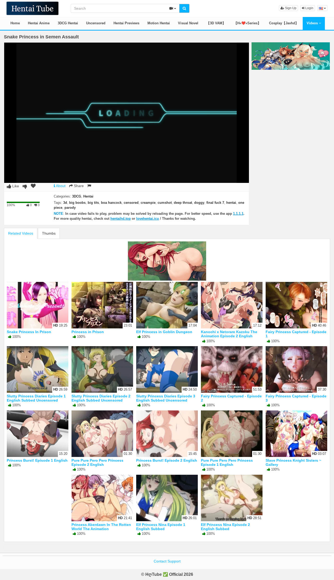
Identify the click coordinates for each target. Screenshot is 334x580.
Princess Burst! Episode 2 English (166, 460)
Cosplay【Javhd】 (284, 23)
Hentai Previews (126, 23)
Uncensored (95, 23)
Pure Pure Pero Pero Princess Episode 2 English (97, 462)
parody (70, 208)
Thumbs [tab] (49, 233)
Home (15, 23)
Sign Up (290, 8)
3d (65, 203)
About (60, 186)
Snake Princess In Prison (29, 332)
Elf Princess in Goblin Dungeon (164, 332)
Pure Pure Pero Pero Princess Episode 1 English (227, 462)
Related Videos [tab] (20, 233)
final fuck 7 (215, 203)
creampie (148, 203)
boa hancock (111, 203)
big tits (93, 203)
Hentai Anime (39, 23)
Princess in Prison (87, 332)
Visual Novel (188, 23)
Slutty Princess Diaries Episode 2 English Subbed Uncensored (100, 398)
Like (15, 186)
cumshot (165, 203)
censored (131, 203)
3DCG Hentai (68, 23)
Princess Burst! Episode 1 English (37, 460)
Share (78, 186)
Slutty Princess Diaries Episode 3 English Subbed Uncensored (165, 398)
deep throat (183, 203)
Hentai (88, 196)
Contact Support (167, 561)
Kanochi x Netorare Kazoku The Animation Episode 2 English (229, 334)
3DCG (76, 196)
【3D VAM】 (216, 23)
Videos (313, 23)
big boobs (77, 203)
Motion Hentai (158, 23)
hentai (231, 203)
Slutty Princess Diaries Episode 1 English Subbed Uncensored (36, 398)
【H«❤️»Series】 (247, 23)
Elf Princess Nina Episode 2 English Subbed (225, 527)
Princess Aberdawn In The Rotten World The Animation (101, 527)
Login (309, 8)
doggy (199, 203)
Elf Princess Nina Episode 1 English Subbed (160, 527)
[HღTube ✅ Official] (32, 8)
